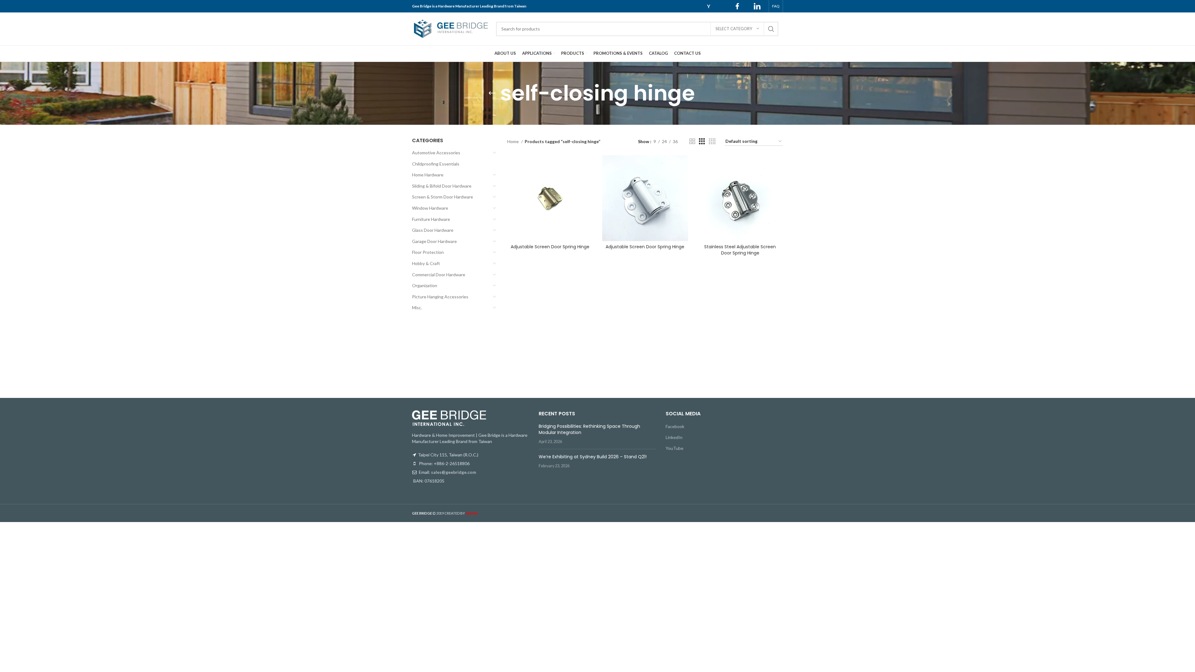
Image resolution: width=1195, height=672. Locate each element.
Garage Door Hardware (434, 241)
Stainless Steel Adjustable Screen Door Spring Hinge (740, 250)
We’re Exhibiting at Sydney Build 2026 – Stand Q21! (593, 457)
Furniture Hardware (431, 219)
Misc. (417, 307)
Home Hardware (427, 174)
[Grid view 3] (702, 141)
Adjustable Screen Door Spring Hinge (550, 247)
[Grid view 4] (712, 141)
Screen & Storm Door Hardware (442, 196)
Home (513, 141)
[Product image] (550, 198)
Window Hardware (430, 208)
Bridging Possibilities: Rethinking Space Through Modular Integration (589, 429)
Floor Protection (428, 252)
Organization (424, 285)
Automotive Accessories (436, 152)
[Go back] (492, 93)
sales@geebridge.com (453, 472)
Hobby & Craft (426, 263)
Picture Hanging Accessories (440, 296)
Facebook (675, 426)
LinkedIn (674, 437)
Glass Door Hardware (432, 230)
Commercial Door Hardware (438, 274)
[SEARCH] (771, 29)
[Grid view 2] (692, 141)
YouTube (674, 448)
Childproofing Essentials (435, 163)
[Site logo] (451, 28)
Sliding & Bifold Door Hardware (441, 186)
